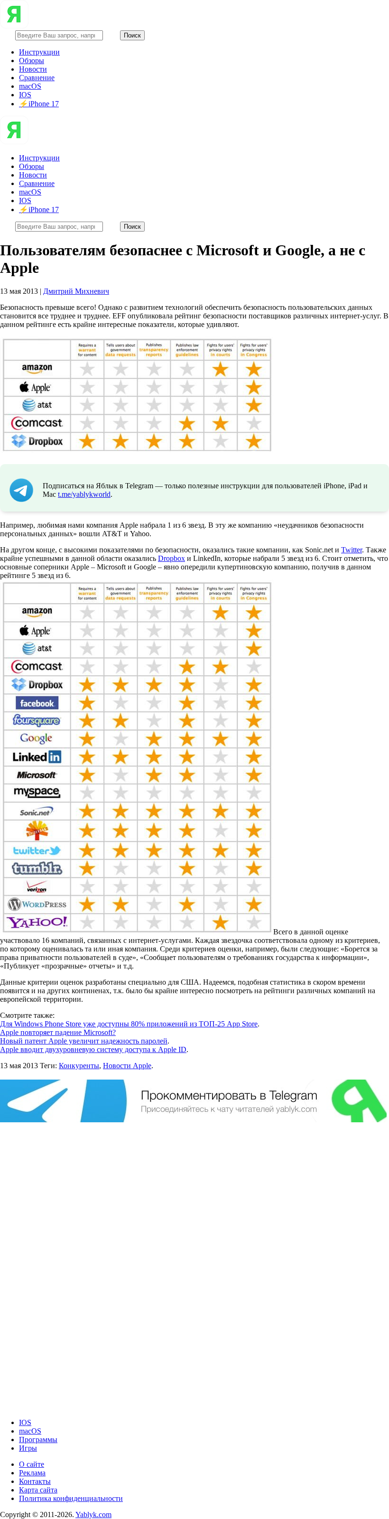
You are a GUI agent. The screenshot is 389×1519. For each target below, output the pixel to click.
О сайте (31, 1464)
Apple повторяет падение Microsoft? (58, 1032)
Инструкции (39, 52)
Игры (28, 1448)
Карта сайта (38, 1490)
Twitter (351, 550)
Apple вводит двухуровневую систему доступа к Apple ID (93, 1049)
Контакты (35, 1481)
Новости (33, 69)
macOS (30, 86)
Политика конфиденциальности (71, 1498)
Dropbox (171, 558)
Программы (38, 1439)
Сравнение (37, 78)
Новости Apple (127, 1066)
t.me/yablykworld (84, 494)
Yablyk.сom (93, 1514)
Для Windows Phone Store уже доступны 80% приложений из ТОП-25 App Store (129, 1024)
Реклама (32, 1473)
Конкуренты (79, 1066)
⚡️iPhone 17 (39, 104)
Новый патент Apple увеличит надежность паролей (83, 1041)
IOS (25, 95)
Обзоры (31, 60)
